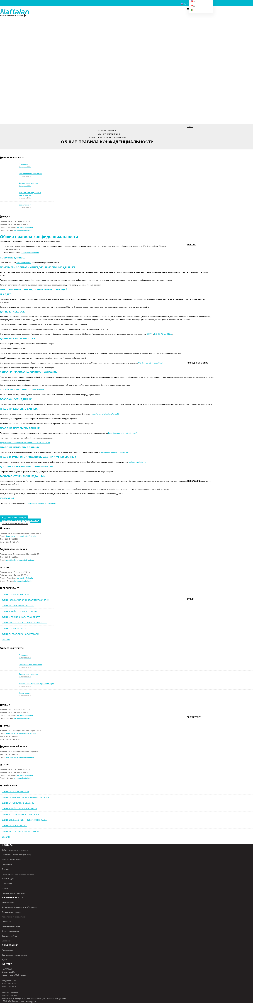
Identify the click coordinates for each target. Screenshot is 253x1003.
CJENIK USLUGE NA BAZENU (14, 628)
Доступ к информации (14, 518)
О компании (7, 883)
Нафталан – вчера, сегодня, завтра (17, 855)
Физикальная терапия (194, 263)
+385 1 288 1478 (9, 987)
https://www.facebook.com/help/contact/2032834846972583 (25, 443)
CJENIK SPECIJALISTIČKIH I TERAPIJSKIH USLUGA (24, 623)
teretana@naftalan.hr (23, 230)
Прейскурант (192, 278)
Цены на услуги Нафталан (13, 893)
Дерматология (192, 254)
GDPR (149, 334)
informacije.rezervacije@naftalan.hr (21, 536)
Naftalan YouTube (9, 995)
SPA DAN (6, 640)
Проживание (193, 481)
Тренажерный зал (9, 936)
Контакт (190, 145)
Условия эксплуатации (109, 134)
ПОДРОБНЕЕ (7, 1000)
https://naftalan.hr (23, 263)
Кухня (4, 960)
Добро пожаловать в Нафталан (15, 850)
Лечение (191, 245)
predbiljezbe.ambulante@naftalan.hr (21, 560)
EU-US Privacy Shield (163, 334)
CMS (22, 1001)
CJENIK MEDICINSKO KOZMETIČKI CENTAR (21, 617)
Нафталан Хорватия (107, 131)
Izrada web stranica (10, 1001)
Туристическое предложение (14, 955)
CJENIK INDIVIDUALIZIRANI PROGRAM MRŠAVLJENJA (25, 600)
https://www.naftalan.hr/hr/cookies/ (42, 503)
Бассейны (191, 608)
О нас (190, 127)
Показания (191, 249)
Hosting (29, 1001)
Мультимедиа (192, 140)
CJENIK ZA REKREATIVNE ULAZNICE (18, 606)
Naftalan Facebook (10, 993)
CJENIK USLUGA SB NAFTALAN (15, 594)
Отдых (190, 599)
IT (194, 10)
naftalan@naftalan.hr (30, 252)
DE (194, 6)
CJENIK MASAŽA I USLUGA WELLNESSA (19, 611)
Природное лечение (197, 363)
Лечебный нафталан (11, 926)
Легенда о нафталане (11, 859)
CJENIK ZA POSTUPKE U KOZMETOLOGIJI (20, 634)
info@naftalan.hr (9, 981)
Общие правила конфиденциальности (39, 236)
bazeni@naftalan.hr (25, 227)
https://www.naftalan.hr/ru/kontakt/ (105, 414)
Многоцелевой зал (193, 613)
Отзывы (190, 155)
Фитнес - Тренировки (194, 603)
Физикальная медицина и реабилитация (200, 259)
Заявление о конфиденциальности (20, 521)
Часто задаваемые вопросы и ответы (18, 874)
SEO (35, 1001)
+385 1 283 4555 (9, 984)
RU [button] (185, 4)
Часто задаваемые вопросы (196, 150)
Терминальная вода (10, 931)
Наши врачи (192, 136)
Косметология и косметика (196, 268)
